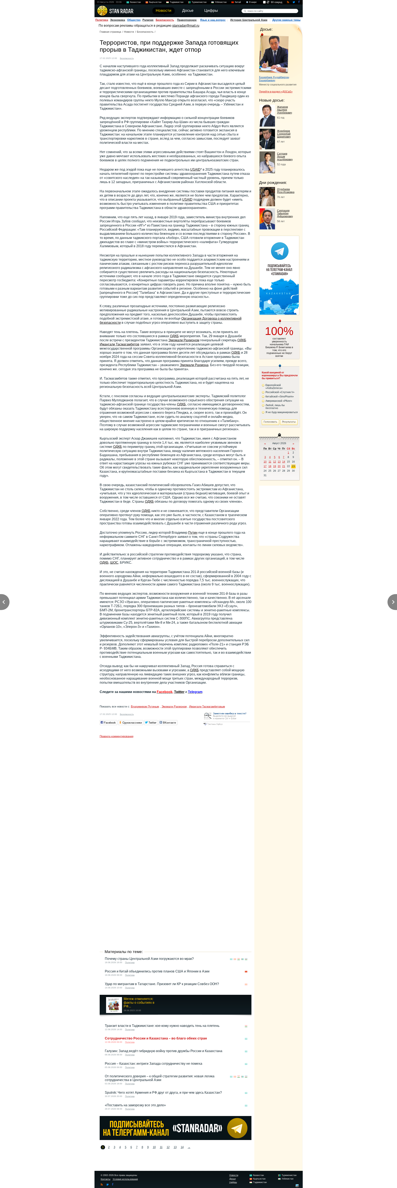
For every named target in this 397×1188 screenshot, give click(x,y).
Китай (238, 2)
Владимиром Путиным (145, 706)
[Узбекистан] (155, 58)
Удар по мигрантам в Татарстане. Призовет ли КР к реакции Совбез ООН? (162, 984)
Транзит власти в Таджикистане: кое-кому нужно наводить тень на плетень (162, 1025)
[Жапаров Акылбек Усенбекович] (267, 125)
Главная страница (110, 31)
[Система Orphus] (226, 725)
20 (279, 466)
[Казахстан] (139, 58)
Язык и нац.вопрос (213, 20)
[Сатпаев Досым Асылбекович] (267, 172)
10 (154, 1147)
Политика (101, 20)
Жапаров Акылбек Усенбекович (284, 109)
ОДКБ (174, 336)
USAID (195, 169)
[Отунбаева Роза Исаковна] (267, 205)
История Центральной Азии (248, 20)
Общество (134, 20)
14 (182, 1147)
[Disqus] (175, 791)
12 (168, 1147)
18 (269, 466)
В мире (253, 2)
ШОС (114, 562)
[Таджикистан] (147, 58)
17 (265, 466)
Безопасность (165, 20)
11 (161, 1147)
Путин (192, 532)
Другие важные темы (286, 20)
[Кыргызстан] (143, 58)
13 (175, 1147)
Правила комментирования (116, 736)
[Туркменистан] (151, 58)
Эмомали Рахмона (194, 365)
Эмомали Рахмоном (183, 340)
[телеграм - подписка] (279, 313)
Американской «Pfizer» (278, 400)
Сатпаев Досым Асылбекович (285, 156)
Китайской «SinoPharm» (279, 396)
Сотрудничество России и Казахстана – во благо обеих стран (156, 1038)
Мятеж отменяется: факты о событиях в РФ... (139, 1002)
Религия (147, 20)
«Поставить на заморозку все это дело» (135, 1105)
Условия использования (125, 1179)
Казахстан (135, 2)
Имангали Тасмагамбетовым (207, 706)
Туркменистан (199, 2)
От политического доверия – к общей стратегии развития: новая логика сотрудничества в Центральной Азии (159, 1078)
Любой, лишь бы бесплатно (275, 407)
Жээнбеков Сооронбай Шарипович (284, 133)
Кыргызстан (155, 2)
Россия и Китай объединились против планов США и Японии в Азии (157, 971)
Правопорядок (187, 20)
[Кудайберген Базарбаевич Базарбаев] (274, 53)
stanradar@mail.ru (185, 25)
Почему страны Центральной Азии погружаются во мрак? (149, 958)
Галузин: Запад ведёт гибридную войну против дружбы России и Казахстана (163, 1051)
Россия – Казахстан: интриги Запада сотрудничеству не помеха (153, 1063)
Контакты (105, 1179)
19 (274, 466)
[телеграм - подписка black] (175, 1139)
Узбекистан (221, 2)
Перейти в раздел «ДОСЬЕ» (276, 91)
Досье (232, 1178)
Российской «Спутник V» (279, 392)
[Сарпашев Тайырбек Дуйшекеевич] (267, 228)
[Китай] (246, 972)
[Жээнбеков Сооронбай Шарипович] (267, 148)
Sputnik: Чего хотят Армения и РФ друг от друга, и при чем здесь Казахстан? (163, 1092)
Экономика (117, 20)
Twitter (179, 692)
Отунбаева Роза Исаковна (285, 191)
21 (283, 466)
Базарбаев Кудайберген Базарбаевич (274, 79)
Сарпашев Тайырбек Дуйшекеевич (285, 213)
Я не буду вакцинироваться (281, 412)
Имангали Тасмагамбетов (119, 344)
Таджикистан (176, 2)
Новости (129, 31)
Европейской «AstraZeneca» (274, 387)
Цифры (233, 1182)
